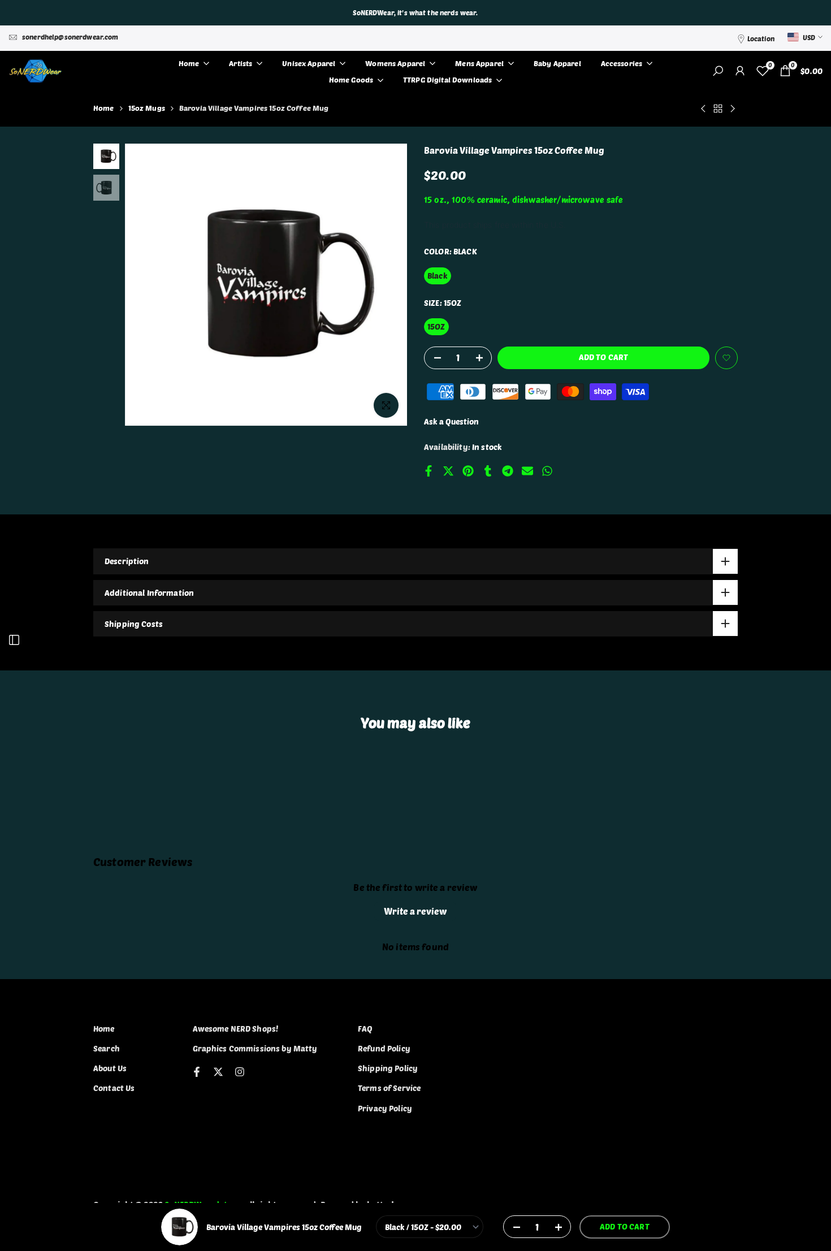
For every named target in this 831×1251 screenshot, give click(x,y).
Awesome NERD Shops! (236, 1028)
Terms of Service (389, 1088)
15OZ (436, 326)
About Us (110, 1068)
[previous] (147, 285)
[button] (726, 358)
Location (760, 38)
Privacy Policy (385, 1108)
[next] (384, 285)
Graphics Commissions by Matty (255, 1048)
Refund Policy (384, 1048)
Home (103, 107)
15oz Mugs (146, 107)
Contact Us (114, 1088)
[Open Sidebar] (14, 640)
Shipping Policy (388, 1068)
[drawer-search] (718, 70)
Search (106, 1048)
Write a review (415, 911)
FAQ (365, 1028)
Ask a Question (451, 421)
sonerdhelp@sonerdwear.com (70, 37)
